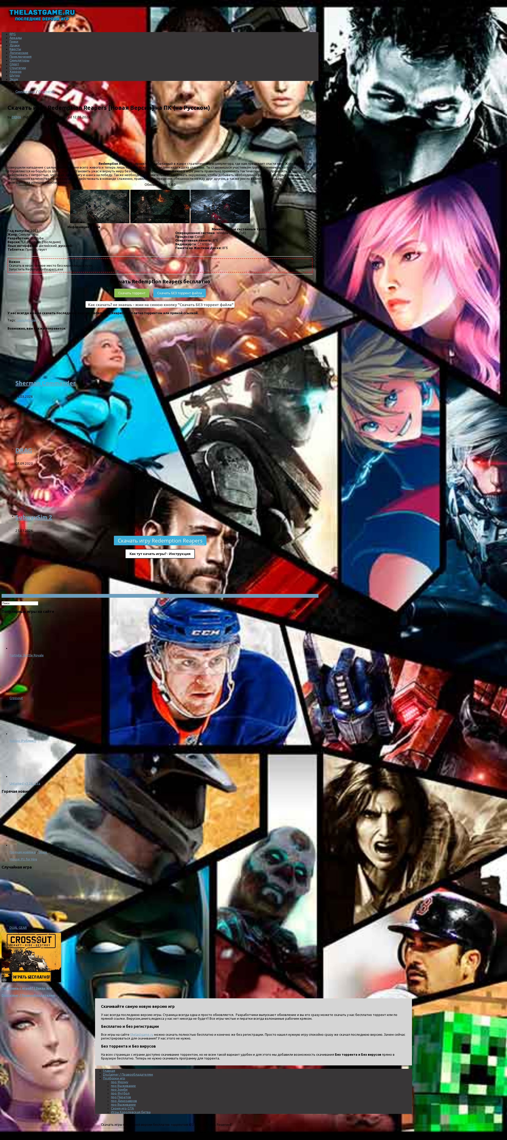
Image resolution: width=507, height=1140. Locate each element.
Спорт (14, 64)
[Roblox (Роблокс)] (25, 733)
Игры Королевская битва (131, 1112)
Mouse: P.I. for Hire (23, 859)
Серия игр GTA (122, 1108)
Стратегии (18, 68)
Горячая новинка (22, 852)
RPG (13, 34)
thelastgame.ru (141, 1034)
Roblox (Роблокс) (23, 741)
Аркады (16, 38)
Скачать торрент (131, 293)
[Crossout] (25, 691)
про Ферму (119, 1082)
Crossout (16, 698)
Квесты (15, 49)
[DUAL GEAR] (61, 920)
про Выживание (123, 1086)
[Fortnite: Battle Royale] (25, 648)
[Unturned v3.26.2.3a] (25, 776)
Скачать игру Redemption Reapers (161, 541)
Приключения (20, 56)
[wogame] (31, 981)
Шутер (15, 75)
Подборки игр (114, 1078)
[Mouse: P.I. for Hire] (61, 845)
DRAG (23, 450)
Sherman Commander (45, 383)
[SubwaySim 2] (66, 516)
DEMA (16, 117)
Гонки (14, 41)
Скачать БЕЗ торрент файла (180, 294)
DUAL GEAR (18, 927)
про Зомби (119, 1089)
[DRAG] (66, 449)
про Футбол (120, 1093)
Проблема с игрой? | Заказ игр (27, 988)
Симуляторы (19, 60)
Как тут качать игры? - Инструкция (160, 553)
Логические (19, 53)
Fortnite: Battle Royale (27, 655)
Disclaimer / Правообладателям (28, 995)
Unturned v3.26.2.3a (25, 783)
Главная (109, 1071)
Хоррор (16, 71)
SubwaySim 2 (33, 517)
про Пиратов (121, 1097)
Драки (15, 45)
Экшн (14, 79)
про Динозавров (124, 1101)
